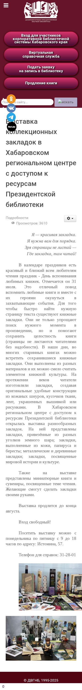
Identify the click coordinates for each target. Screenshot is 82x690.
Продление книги (41, 83)
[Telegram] (11, 117)
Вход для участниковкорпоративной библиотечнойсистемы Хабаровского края (41, 38)
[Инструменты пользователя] (70, 218)
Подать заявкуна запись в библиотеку (41, 69)
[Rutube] (12, 126)
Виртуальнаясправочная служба (41, 54)
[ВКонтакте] (11, 108)
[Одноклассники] (11, 98)
